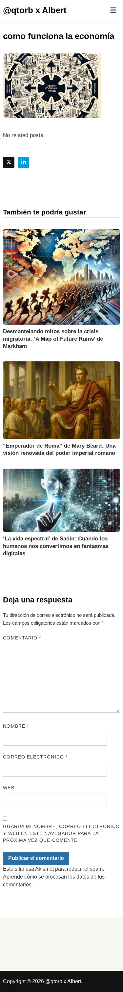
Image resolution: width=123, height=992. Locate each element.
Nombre (16, 726)
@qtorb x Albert (35, 10)
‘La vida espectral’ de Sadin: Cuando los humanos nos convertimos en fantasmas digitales (56, 546)
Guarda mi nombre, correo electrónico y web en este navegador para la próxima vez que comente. (61, 833)
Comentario (22, 637)
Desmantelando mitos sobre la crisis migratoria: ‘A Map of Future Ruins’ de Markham (53, 338)
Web (8, 787)
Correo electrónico (35, 756)
